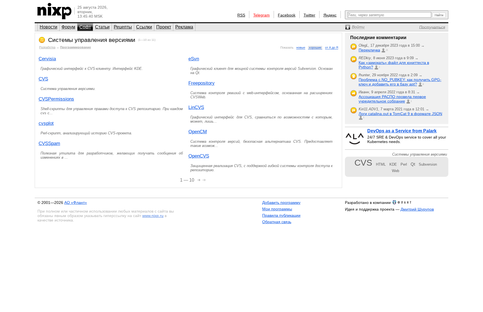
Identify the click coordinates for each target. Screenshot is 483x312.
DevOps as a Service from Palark (402, 130)
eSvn (193, 58)
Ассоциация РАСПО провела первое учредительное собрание (392, 98)
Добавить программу (281, 202)
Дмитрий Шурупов (417, 209)
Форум (68, 27)
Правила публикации (281, 215)
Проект (163, 27)
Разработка (47, 47)
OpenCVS (198, 156)
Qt (413, 164)
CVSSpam (49, 143)
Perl (404, 164)
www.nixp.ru (153, 215)
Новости (48, 27)
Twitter (309, 15)
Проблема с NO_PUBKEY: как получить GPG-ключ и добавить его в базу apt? (400, 81)
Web (395, 171)
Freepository (201, 83)
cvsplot (46, 123)
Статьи (102, 27)
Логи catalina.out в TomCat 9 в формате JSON (400, 113)
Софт (85, 27)
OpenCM (197, 131)
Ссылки (144, 27)
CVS (43, 79)
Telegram (261, 15)
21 (387, 50)
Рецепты (123, 27)
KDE (393, 164)
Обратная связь (276, 222)
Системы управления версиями (91, 40)
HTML (381, 164)
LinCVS (196, 107)
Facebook (286, 15)
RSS (241, 15)
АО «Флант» (75, 202)
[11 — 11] (199, 179)
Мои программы (277, 209)
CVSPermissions (56, 99)
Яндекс (330, 15)
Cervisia (47, 58)
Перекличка (369, 50)
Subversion (428, 164)
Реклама (184, 27)
